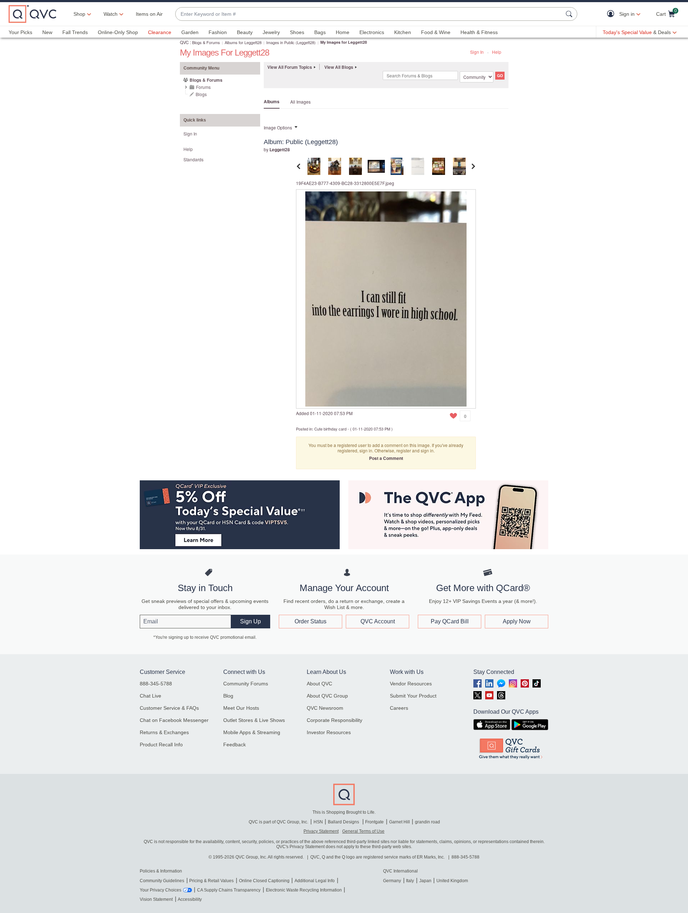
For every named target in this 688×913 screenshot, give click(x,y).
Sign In (477, 52)
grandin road (427, 821)
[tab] (313, 165)
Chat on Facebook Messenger (174, 720)
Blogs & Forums (206, 42)
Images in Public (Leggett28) (291, 42)
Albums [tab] (272, 101)
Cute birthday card (330, 429)
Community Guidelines (162, 880)
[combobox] (369, 14)
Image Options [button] (278, 127)
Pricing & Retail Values (211, 880)
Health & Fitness (479, 32)
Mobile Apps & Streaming (251, 732)
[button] (612, 14)
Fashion (218, 32)
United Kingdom (452, 880)
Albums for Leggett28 (243, 42)
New (47, 32)
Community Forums (245, 683)
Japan (425, 880)
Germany (392, 880)
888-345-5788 (156, 683)
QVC (184, 42)
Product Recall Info (161, 744)
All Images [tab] (300, 102)
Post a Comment (386, 458)
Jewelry (271, 32)
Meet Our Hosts (241, 708)
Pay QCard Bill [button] (450, 621)
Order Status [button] (310, 621)
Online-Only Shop (118, 32)
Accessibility (190, 899)
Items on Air (149, 14)
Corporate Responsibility (334, 720)
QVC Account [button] (377, 621)
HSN (318, 821)
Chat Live (150, 696)
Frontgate (374, 821)
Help (496, 52)
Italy (410, 880)
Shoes (297, 32)
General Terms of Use (363, 831)
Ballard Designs (344, 821)
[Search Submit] (570, 14)
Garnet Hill (399, 821)
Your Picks (20, 32)
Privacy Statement (321, 831)
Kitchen (402, 32)
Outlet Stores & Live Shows (254, 720)
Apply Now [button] (517, 621)
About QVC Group (327, 696)
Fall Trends (75, 32)
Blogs (201, 94)
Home (342, 32)
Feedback (234, 744)
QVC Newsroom (325, 708)
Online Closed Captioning (264, 880)
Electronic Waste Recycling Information (304, 890)
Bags (320, 32)
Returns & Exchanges (164, 732)
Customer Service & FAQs (169, 708)
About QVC (319, 683)
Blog (228, 696)
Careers (399, 708)
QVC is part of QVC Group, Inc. (278, 821)
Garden (190, 32)
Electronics (371, 32)
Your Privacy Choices (160, 890)
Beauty (245, 32)
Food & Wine (435, 32)
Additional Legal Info (315, 880)
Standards (193, 159)
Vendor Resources (411, 683)
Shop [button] (79, 14)
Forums (203, 87)
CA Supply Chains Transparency (229, 890)
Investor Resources (329, 732)
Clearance (159, 32)
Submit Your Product (413, 696)
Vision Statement (156, 899)
